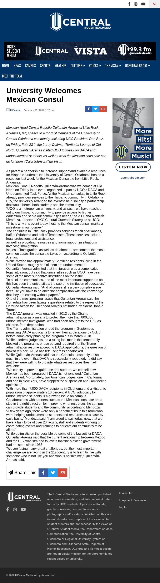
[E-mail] (103, 109)
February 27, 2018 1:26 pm (39, 110)
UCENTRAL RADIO (136, 65)
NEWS (17, 65)
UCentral (15, 110)
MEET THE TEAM (12, 76)
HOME (5, 65)
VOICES (94, 65)
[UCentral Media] (80, 24)
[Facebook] (129, 4)
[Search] (154, 4)
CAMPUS (30, 65)
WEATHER (60, 65)
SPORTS (45, 65)
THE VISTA (112, 65)
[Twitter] (95, 109)
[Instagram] (136, 4)
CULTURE (77, 65)
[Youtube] (143, 4)
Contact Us (125, 493)
